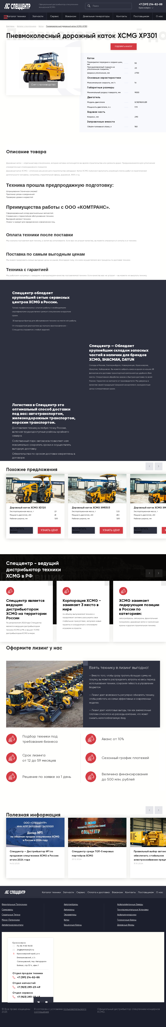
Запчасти (37, 16)
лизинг (17, 530)
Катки (66, 920)
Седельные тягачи (11, 914)
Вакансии (70, 16)
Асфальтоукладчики (126, 914)
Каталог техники (16, 16)
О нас (159, 16)
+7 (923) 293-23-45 (28, 996)
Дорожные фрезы (125, 925)
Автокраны (69, 909)
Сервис (54, 16)
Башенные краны (73, 925)
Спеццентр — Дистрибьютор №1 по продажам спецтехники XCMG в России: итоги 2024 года (34, 855)
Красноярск (145, 8)
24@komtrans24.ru (25, 950)
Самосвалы (7, 909)
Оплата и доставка (98, 892)
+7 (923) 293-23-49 (28, 987)
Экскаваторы (70, 914)
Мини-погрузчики (11, 920)
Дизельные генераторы (96, 16)
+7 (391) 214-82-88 (150, 4)
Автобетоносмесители (12, 925)
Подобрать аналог (123, 46)
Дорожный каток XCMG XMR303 (91, 507)
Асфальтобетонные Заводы (130, 904)
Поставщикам (141, 16)
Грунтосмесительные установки (132, 909)
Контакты (121, 16)
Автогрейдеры (71, 904)
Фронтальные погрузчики (14, 904)
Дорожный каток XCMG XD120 (28, 507)
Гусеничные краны (126, 920)
